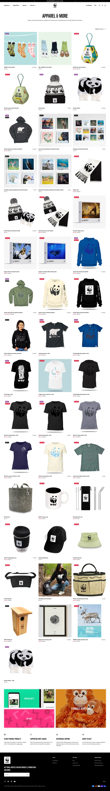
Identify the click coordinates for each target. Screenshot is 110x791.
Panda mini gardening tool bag (80, 598)
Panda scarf (76, 190)
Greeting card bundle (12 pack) (80, 149)
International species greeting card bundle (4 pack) (51, 190)
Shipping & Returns (98, 765)
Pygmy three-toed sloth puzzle (11, 271)
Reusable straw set (77, 517)
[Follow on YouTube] (15, 781)
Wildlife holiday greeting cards (80, 639)
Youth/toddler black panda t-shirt (81, 394)
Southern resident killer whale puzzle (48, 271)
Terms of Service (98, 763)
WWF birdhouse (8, 639)
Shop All (32, 5)
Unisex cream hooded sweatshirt (47, 312)
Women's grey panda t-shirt (80, 435)
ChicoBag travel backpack (45, 598)
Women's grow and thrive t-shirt (12, 476)
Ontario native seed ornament (11, 108)
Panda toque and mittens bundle (12, 230)
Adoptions (6, 5)
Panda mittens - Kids (9, 680)
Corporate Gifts (76, 765)
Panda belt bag (7, 598)
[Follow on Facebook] (5, 781)
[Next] (75, 1)
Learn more (19, 744)
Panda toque (42, 108)
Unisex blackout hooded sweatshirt (12, 353)
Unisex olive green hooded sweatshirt (13, 312)
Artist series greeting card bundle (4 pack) (49, 149)
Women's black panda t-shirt (11, 435)
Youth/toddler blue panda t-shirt (81, 353)
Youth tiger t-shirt (8, 394)
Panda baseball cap (43, 557)
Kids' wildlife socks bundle (45, 67)
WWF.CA (55, 763)
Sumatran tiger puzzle (78, 230)
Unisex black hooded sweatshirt (81, 312)
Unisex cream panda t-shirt (45, 476)
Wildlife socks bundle (9, 67)
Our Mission (89, 5)
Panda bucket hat (77, 557)
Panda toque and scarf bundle (46, 230)
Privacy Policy (97, 760)
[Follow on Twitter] (8, 781)
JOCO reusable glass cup (10, 557)
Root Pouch (7, 517)
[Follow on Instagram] (11, 781)
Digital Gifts (16, 5)
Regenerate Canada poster (45, 639)
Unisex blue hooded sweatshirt (80, 271)
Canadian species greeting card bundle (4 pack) (15, 190)
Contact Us (75, 763)
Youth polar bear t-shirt (44, 353)
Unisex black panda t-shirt (45, 435)
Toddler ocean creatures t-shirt (46, 394)
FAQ (74, 760)
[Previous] (34, 1)
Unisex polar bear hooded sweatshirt (13, 149)
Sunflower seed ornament (79, 67)
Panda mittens (76, 108)
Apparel (24, 5)
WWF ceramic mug (43, 517)
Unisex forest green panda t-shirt (81, 476)
